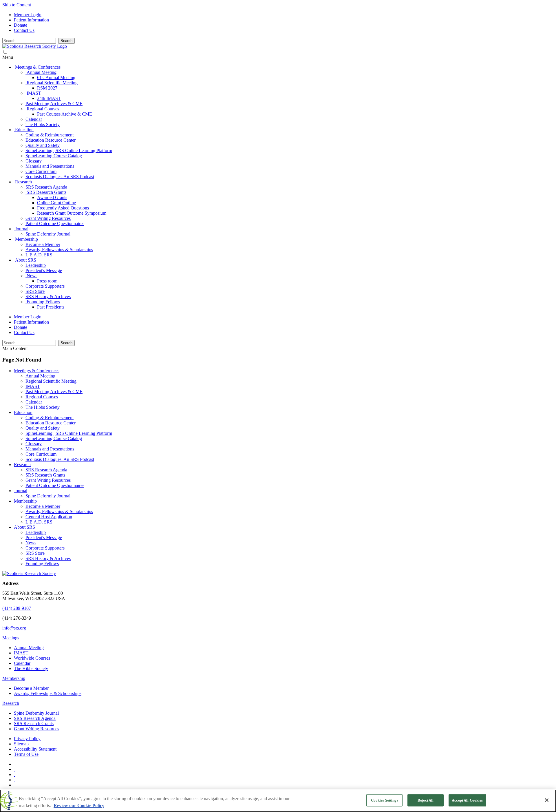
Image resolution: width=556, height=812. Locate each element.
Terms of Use (26, 754)
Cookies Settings (384, 800)
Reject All (426, 800)
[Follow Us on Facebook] (14, 769)
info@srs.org (14, 627)
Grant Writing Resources (48, 480)
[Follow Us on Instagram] (14, 784)
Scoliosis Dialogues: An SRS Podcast (59, 459)
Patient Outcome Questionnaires (54, 485)
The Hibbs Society (42, 407)
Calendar (33, 401)
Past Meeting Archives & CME (54, 391)
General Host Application (48, 516)
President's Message (43, 537)
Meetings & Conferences (36, 370)
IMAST (32, 386)
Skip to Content (16, 4)
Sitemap (21, 743)
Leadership (35, 532)
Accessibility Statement (35, 749)
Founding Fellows (42, 563)
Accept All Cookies (467, 800)
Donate (20, 25)
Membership (25, 501)
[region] (278, 800)
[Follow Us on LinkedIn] (14, 779)
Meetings (10, 637)
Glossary (33, 443)
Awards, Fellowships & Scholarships (59, 511)
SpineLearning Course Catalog (53, 438)
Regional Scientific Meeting (50, 381)
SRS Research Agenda (46, 469)
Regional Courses (41, 396)
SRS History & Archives (48, 558)
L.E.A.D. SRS (38, 521)
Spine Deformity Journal (47, 495)
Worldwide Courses (32, 658)
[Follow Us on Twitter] (14, 774)
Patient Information (31, 19)
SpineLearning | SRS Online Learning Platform (68, 433)
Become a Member (42, 506)
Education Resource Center (50, 422)
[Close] (546, 800)
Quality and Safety (42, 428)
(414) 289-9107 (16, 608)
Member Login (27, 14)
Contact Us (24, 30)
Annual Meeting (40, 375)
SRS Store (35, 553)
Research (22, 464)
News (30, 542)
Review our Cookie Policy (79, 805)
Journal (20, 490)
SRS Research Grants (45, 474)
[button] (278, 57)
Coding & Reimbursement (49, 417)
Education (23, 412)
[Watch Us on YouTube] (14, 764)
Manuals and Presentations (49, 448)
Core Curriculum (40, 454)
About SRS (24, 527)
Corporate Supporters (45, 547)
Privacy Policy (27, 738)
